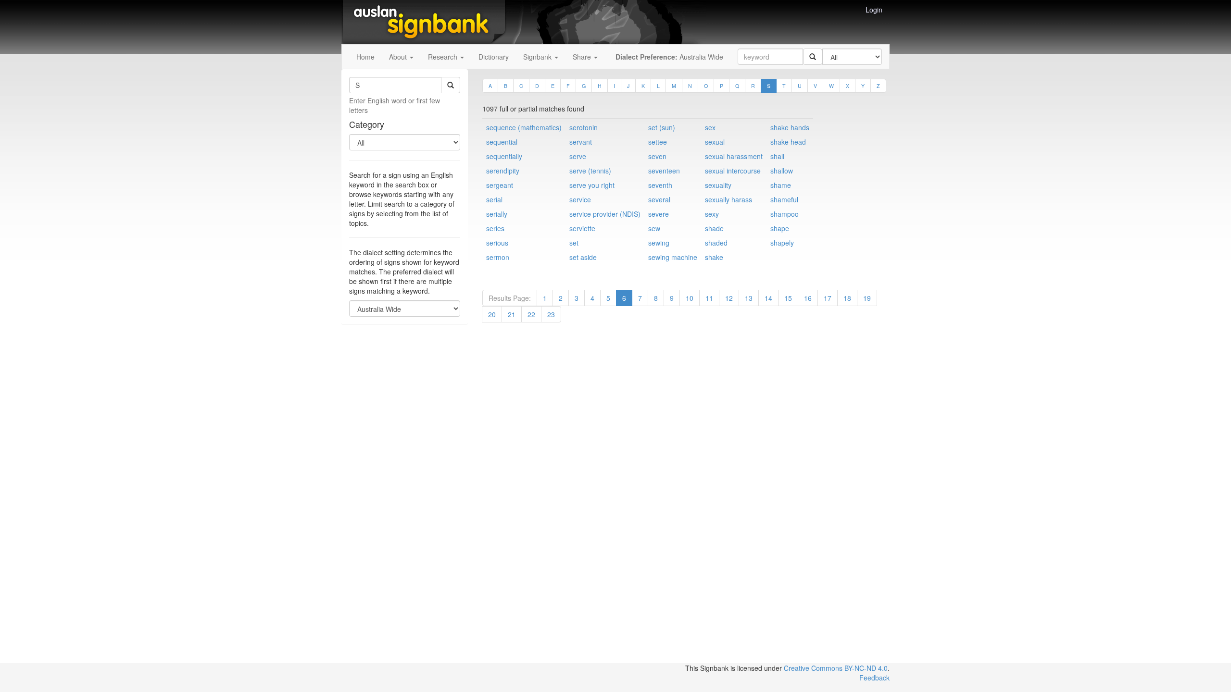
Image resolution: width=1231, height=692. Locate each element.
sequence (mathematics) (524, 127)
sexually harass (728, 199)
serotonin (583, 127)
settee (657, 142)
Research (443, 57)
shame (780, 185)
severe (658, 214)
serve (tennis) (590, 170)
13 (749, 298)
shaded (716, 242)
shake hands (789, 127)
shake (714, 257)
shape (779, 228)
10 (689, 298)
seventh (660, 185)
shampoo (784, 214)
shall (777, 156)
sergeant (499, 185)
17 (827, 298)
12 (729, 298)
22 (531, 314)
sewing (658, 242)
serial (494, 199)
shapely (782, 242)
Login (874, 9)
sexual (715, 142)
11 (709, 298)
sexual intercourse (733, 170)
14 (768, 298)
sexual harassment (734, 156)
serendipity (502, 170)
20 (492, 314)
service (580, 199)
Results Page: (510, 298)
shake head (788, 142)
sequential (501, 142)
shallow (781, 170)
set (573, 242)
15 (788, 298)
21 (511, 314)
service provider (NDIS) (605, 214)
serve (577, 156)
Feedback (874, 677)
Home (365, 57)
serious (497, 242)
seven (657, 156)
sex (710, 127)
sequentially (504, 156)
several (659, 199)
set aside (583, 257)
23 (551, 314)
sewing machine (672, 257)
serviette (582, 228)
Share (583, 57)
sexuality (718, 185)
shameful (784, 199)
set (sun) (661, 127)
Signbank (538, 57)
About (399, 57)
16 (808, 298)
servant (580, 142)
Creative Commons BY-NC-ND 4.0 (836, 668)
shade (714, 228)
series (495, 228)
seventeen (664, 170)
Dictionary (493, 57)
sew (654, 228)
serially (496, 214)
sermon (497, 257)
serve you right (592, 185)
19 (867, 298)
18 (847, 298)
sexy (712, 214)
